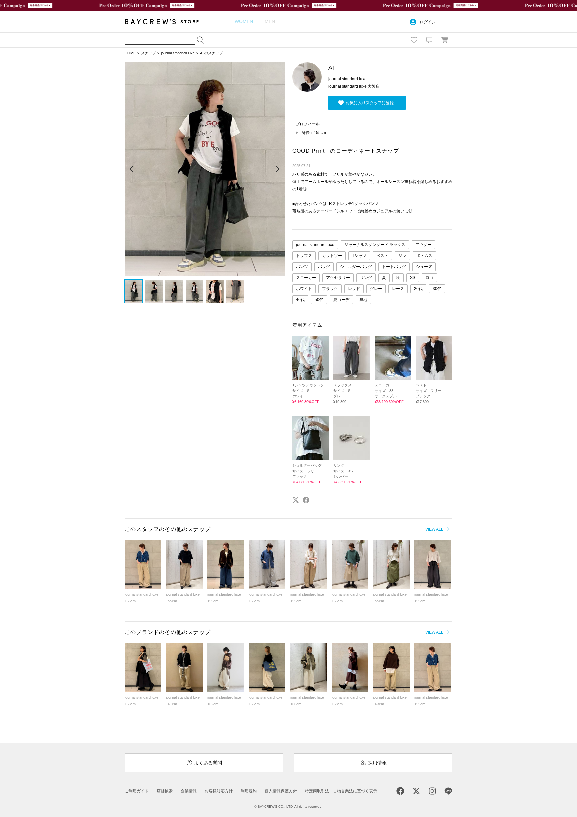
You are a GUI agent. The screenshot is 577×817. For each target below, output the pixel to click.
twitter (295, 500)
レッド (354, 288)
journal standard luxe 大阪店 (354, 86)
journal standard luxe (178, 53)
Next (277, 169)
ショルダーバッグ (356, 266)
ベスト (382, 255)
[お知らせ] (429, 40)
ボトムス (424, 255)
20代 (418, 288)
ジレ (402, 255)
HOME (130, 53)
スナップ (148, 53)
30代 (437, 288)
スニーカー (306, 277)
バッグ (324, 266)
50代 (319, 299)
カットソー (332, 255)
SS (412, 277)
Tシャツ (359, 255)
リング (366, 277)
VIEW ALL (434, 529)
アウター (423, 244)
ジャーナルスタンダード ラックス (374, 244)
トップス (304, 255)
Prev (132, 169)
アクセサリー (338, 277)
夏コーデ (341, 299)
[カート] (444, 40)
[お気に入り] (414, 40)
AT (332, 67)
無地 (363, 299)
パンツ (302, 266)
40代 (300, 299)
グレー (376, 288)
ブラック (330, 288)
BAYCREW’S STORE (166, 21)
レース (398, 288)
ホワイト (304, 288)
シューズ (424, 266)
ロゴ (429, 277)
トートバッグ (394, 266)
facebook (306, 500)
